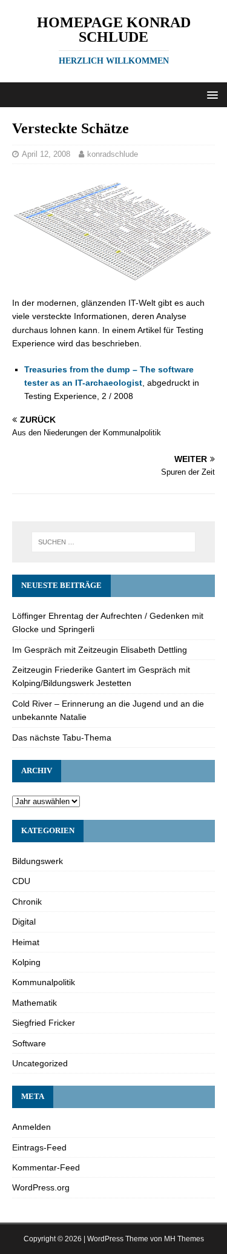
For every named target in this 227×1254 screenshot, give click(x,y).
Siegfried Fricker (43, 1023)
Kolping (26, 962)
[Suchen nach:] (113, 542)
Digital (24, 921)
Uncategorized (40, 1063)
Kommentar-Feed (46, 1167)
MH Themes (184, 1239)
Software (29, 1043)
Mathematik (34, 1003)
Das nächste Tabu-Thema (61, 737)
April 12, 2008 (46, 154)
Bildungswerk (37, 861)
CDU (21, 881)
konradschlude (112, 154)
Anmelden (31, 1127)
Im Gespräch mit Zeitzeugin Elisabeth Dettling (99, 650)
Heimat (25, 942)
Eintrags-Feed (39, 1147)
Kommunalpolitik (43, 982)
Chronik (27, 901)
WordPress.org (41, 1187)
